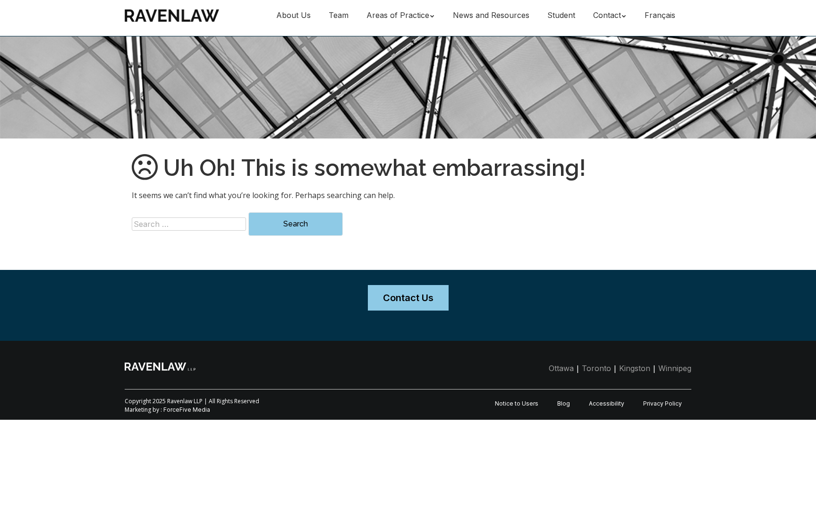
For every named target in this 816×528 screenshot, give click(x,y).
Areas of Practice (397, 15)
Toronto (596, 368)
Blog (563, 403)
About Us (293, 15)
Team (338, 15)
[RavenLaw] (172, 14)
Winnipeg (674, 368)
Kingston (634, 368)
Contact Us (408, 297)
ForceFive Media (186, 409)
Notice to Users (516, 403)
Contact (607, 15)
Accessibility (606, 403)
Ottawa (561, 368)
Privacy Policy (662, 403)
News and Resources (491, 15)
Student (561, 15)
